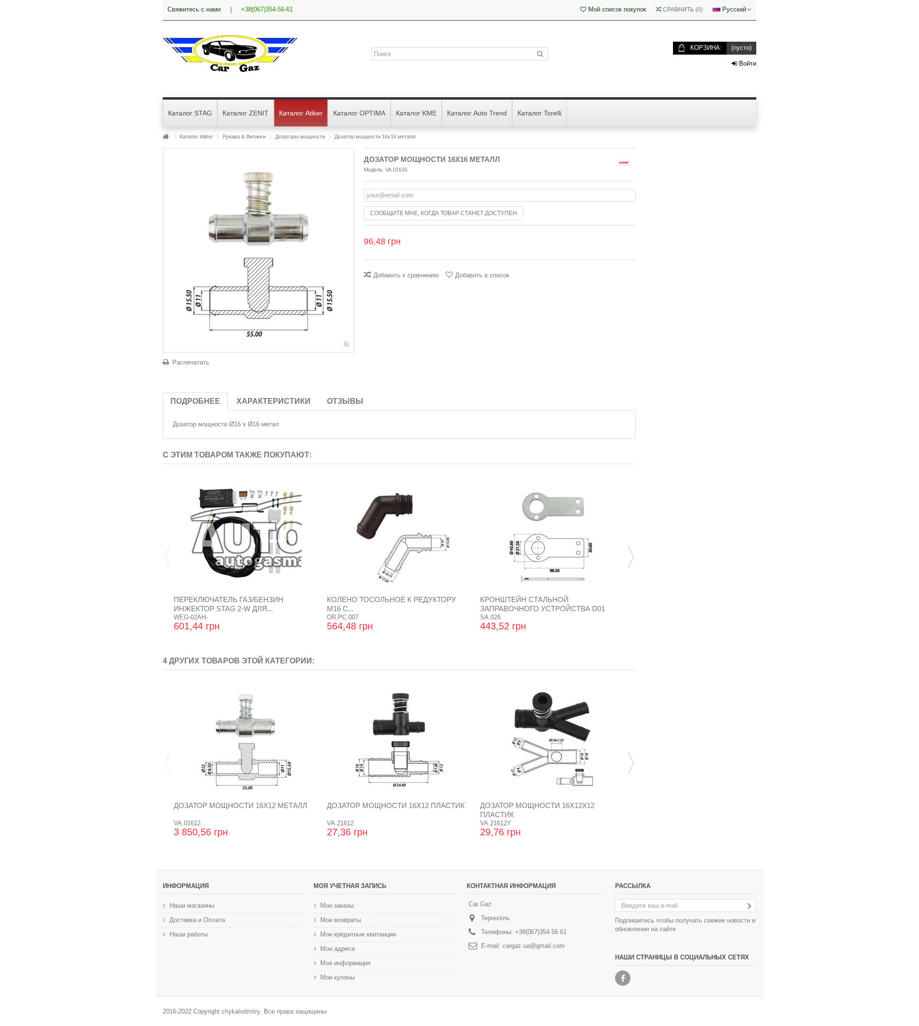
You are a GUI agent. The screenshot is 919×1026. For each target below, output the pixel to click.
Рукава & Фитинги (244, 136)
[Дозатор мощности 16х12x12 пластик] (552, 739)
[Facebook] (622, 978)
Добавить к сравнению (406, 275)
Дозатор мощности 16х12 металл (240, 805)
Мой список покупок (616, 9)
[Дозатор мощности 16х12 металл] (246, 739)
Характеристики (273, 401)
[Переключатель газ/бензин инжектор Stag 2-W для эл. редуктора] (246, 533)
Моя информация (345, 963)
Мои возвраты (340, 919)
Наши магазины (191, 905)
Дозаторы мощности (300, 136)
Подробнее (195, 401)
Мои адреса (337, 948)
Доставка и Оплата (197, 919)
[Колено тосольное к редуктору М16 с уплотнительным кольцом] (399, 533)
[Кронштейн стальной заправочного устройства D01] (552, 533)
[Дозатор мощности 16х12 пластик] (399, 739)
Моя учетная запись (350, 885)
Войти (746, 63)
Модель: (374, 169)
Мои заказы (337, 905)
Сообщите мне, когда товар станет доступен (443, 213)
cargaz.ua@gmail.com (534, 945)
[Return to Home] (165, 137)
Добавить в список (482, 275)
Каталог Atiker (196, 136)
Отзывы (345, 401)
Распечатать (190, 362)
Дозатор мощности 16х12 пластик (396, 805)
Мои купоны (337, 977)
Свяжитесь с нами (194, 9)
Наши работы (188, 934)
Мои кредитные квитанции (358, 934)
